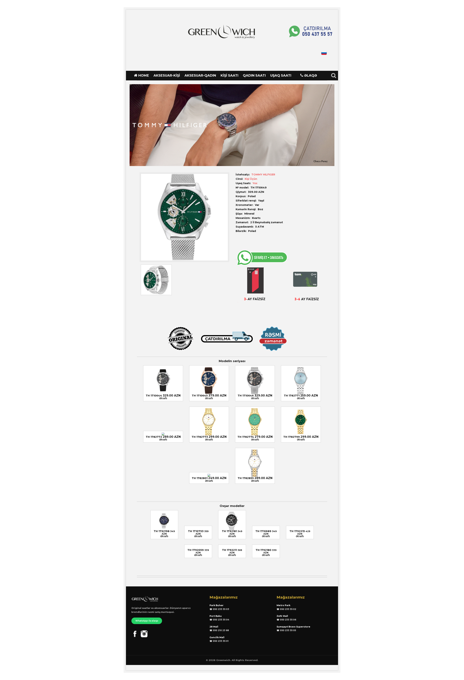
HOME (143, 75)
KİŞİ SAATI (229, 75)
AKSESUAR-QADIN (200, 75)
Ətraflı (163, 398)
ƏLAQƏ (310, 75)
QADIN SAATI (254, 75)
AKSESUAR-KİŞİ (167, 75)
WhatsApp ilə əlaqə (146, 620)
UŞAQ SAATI (280, 75)
